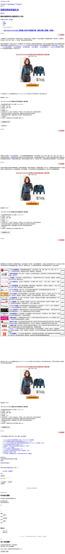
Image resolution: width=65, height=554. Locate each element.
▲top (2, 473)
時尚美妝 (11, 19)
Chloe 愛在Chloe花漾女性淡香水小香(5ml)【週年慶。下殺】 (16, 450)
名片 (4, 25)
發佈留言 (2, 483)
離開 (7, 551)
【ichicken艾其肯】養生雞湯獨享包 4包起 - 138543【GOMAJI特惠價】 (18, 439)
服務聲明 (44, 536)
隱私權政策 (40, 536)
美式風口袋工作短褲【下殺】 (9, 452)
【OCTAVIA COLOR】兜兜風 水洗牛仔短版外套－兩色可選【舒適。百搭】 (28, 30)
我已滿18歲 (3, 551)
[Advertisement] (32, 142)
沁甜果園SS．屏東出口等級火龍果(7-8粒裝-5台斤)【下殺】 (16, 446)
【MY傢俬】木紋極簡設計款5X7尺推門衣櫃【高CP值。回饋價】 (17, 453)
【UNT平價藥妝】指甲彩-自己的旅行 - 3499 (13, 444)
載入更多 (2, 475)
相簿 (4, 22)
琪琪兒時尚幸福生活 (10, 10)
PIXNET (23, 536)
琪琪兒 (2, 460)
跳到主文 (3, 13)
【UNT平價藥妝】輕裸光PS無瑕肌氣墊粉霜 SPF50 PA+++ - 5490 (17, 441)
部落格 (4, 23)
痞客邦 (8, 467)
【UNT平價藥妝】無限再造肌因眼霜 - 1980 (12, 449)
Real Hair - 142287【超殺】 (9, 447)
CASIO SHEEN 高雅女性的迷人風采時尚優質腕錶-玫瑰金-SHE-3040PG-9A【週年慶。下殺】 (23, 443)
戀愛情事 (10, 471)
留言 (11, 467)
